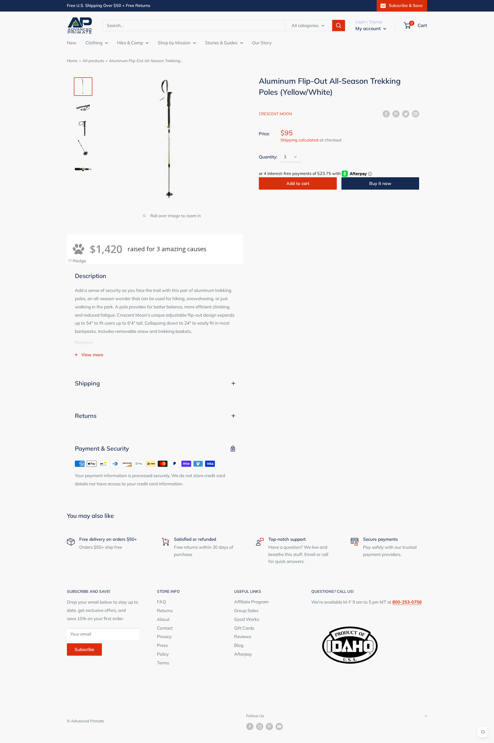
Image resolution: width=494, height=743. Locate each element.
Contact (165, 628)
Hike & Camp (130, 42)
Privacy (164, 636)
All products (93, 60)
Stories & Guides (221, 42)
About (163, 619)
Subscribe (84, 649)
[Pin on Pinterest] (396, 113)
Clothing (93, 42)
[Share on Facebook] (386, 113)
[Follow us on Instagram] (259, 726)
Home (72, 60)
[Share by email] (415, 113)
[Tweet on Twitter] (405, 113)
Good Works (246, 619)
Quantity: (268, 156)
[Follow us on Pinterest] (269, 726)
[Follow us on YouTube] (279, 726)
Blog (238, 645)
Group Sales (246, 610)
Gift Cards (244, 628)
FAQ (161, 601)
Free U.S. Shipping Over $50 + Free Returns (108, 5)
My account (368, 28)
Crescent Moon (275, 113)
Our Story (262, 42)
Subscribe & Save (405, 5)
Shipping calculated (299, 139)
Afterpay (243, 654)
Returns (165, 610)
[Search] (338, 25)
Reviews (242, 636)
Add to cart (297, 183)
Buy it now (380, 183)
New (71, 42)
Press (162, 645)
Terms (163, 662)
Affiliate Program (251, 601)
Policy (163, 654)
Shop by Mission (174, 42)
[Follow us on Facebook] (249, 726)
